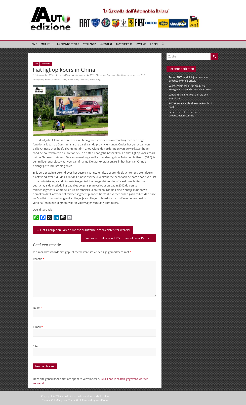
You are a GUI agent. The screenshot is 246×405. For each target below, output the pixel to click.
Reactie (38, 259)
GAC (143, 75)
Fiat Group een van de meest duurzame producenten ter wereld (83, 230)
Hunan (48, 79)
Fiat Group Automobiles (128, 75)
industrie (56, 79)
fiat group (111, 75)
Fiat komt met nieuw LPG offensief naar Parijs (119, 238)
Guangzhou (38, 79)
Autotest (106, 44)
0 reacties (80, 75)
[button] (163, 44)
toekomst (84, 79)
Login (154, 44)
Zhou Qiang (95, 79)
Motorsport (124, 44)
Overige (141, 44)
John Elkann (73, 79)
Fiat (36, 63)
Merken (46, 44)
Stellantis (89, 44)
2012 (92, 75)
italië (64, 79)
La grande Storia (68, 44)
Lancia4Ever (65, 75)
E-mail (38, 327)
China (98, 75)
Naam (38, 307)
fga (104, 75)
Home (33, 44)
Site (35, 346)
